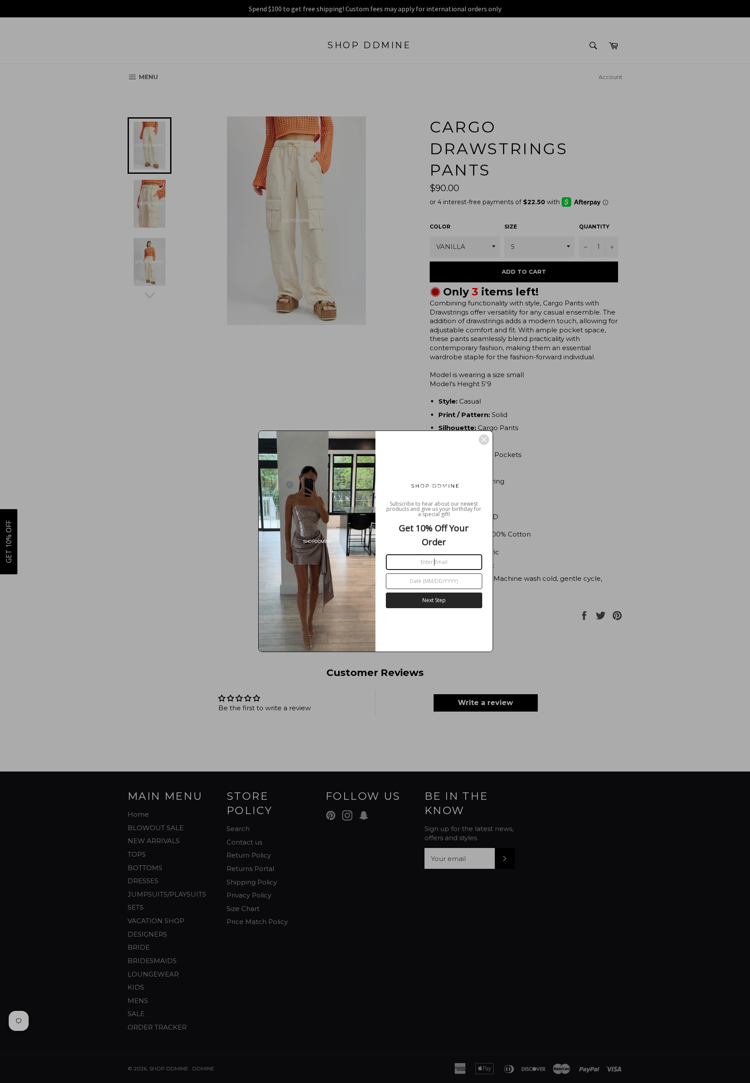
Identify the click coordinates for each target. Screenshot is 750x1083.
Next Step (434, 600)
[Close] (484, 439)
